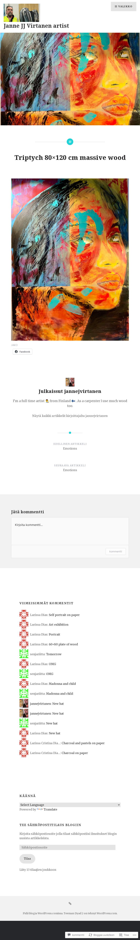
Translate (50, 809)
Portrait (54, 634)
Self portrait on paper (64, 615)
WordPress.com (107, 913)
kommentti (115, 551)
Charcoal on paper (75, 753)
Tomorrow (53, 654)
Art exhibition (58, 624)
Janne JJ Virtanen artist (36, 25)
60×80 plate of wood (63, 644)
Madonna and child (62, 684)
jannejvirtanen (40, 703)
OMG (52, 664)
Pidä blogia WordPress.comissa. (43, 913)
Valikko (125, 6)
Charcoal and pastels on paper (83, 743)
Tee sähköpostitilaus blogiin (50, 825)
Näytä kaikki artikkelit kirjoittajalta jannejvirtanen (70, 416)
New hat (58, 703)
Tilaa (27, 858)
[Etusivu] (70, 903)
